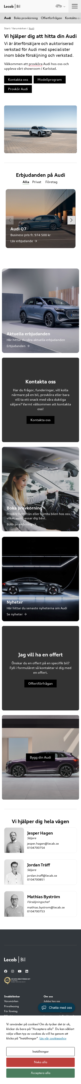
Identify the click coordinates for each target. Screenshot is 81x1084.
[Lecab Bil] (15, 959)
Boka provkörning (26, 18)
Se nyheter (15, 614)
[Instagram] (12, 971)
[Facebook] (5, 971)
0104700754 (36, 847)
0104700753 (36, 911)
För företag (10, 1011)
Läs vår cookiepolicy (53, 1038)
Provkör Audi (18, 89)
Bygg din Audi (40, 757)
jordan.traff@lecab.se (42, 875)
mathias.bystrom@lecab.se (46, 907)
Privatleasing (11, 1006)
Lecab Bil (12, 6)
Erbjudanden (16, 346)
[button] (71, 220)
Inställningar (40, 1052)
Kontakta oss (18, 80)
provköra (35, 64)
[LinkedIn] (26, 971)
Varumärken (19, 28)
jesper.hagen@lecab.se (43, 843)
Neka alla (40, 1062)
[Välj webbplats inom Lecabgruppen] (60, 6)
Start (7, 28)
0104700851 (36, 879)
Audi (7, 18)
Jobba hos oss (52, 1001)
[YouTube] (19, 971)
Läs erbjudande (21, 241)
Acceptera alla (40, 1073)
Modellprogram (50, 80)
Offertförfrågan (51, 18)
